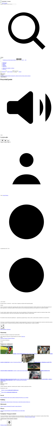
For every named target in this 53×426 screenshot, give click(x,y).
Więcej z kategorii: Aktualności (5, 329)
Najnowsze (2, 338)
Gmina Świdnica (5, 195)
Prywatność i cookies (14, 406)
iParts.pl (1, 397)
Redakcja (16, 410)
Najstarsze (6, 338)
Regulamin (9, 406)
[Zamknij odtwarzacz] (10, 142)
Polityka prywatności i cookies (30, 416)
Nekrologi (17, 397)
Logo (19, 410)
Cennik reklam (22, 410)
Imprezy (11, 401)
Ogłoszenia (2, 401)
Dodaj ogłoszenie (7, 401)
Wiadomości (5, 397)
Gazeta (5, 410)
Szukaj (2, 57)
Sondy (9, 397)
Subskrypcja (28, 401)
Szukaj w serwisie (3, 4)
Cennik (19, 401)
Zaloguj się (23, 336)
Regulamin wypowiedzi (11, 410)
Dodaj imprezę (15, 401)
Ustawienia (15, 418)
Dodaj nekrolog (23, 401)
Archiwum (2, 410)
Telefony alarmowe (3, 406)
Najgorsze (13, 338)
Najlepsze (9, 338)
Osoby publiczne (13, 397)
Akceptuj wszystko (4, 418)
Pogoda (27, 397)
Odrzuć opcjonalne (10, 418)
